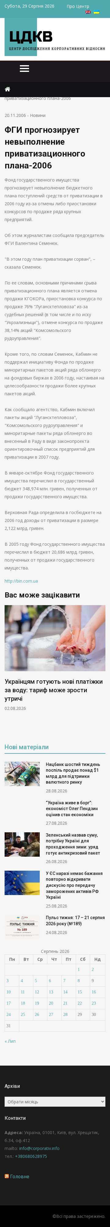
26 (37, 1014)
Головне (19, 1176)
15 (80, 992)
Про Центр (78, 6)
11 (23, 992)
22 (80, 1003)
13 (51, 992)
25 (23, 1014)
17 (8, 1003)
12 (37, 992)
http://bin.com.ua (21, 581)
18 (23, 1003)
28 (65, 1014)
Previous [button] (50, 669)
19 (37, 1003)
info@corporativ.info (39, 1148)
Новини (38, 115)
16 (94, 992)
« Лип (10, 1041)
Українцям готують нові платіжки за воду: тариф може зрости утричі (54, 690)
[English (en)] (88, 12)
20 (51, 1003)
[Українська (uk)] (96, 12)
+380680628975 (31, 1156)
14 (65, 992)
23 (94, 1003)
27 (51, 1014)
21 (65, 1003)
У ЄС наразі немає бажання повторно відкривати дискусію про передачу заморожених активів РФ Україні (74, 885)
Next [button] (104, 669)
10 (8, 992)
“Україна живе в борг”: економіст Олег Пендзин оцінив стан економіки (72, 808)
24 (8, 1014)
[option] (55, 658)
